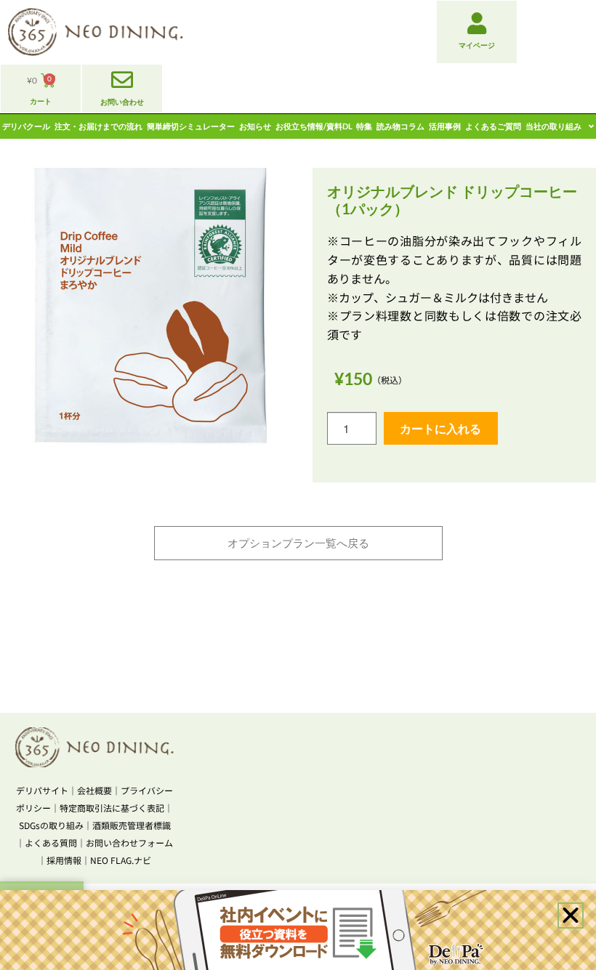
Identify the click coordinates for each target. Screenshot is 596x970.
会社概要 (94, 790)
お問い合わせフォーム (129, 842)
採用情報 (64, 860)
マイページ (477, 45)
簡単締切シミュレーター (191, 126)
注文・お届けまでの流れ (98, 126)
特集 (364, 126)
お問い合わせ (122, 101)
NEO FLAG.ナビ (120, 860)
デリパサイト (42, 790)
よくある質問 (51, 842)
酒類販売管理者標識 (131, 825)
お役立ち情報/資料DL (314, 126)
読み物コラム (400, 126)
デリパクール (26, 126)
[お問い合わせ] (122, 80)
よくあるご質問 (493, 126)
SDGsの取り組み (51, 825)
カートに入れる (440, 428)
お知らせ (255, 126)
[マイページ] (477, 23)
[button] (570, 915)
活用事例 (445, 126)
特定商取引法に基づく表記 (112, 807)
